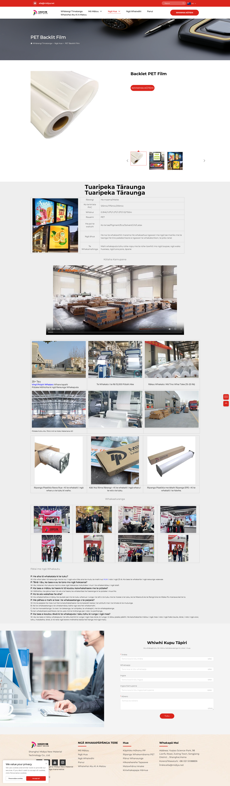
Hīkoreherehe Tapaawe (135, 762)
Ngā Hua (112, 11)
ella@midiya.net (175, 765)
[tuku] (183, 3)
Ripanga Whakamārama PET (138, 754)
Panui (150, 11)
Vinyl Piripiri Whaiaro (43, 384)
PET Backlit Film (72, 43)
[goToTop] (226, 403)
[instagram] (63, 762)
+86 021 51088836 (187, 761)
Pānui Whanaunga (133, 758)
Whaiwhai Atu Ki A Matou (74, 15)
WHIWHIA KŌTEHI (184, 12)
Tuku (167, 716)
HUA (106, 579)
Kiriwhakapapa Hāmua (135, 770)
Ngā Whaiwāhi (133, 11)
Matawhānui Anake (133, 766)
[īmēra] (226, 397)
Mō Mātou (93, 11)
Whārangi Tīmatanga (72, 11)
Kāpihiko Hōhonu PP (134, 750)
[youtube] (55, 762)
